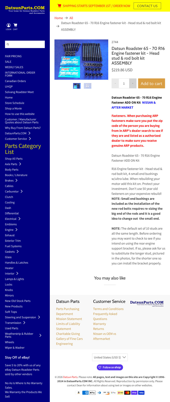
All (71, 18)
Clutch (9, 197)
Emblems (11, 224)
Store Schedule (14, 103)
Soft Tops (11, 312)
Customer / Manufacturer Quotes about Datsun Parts (21, 121)
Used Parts (11, 328)
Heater (9, 268)
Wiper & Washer (14, 347)
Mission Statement (69, 319)
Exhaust (10, 235)
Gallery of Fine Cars (69, 339)
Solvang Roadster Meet (19, 92)
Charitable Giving (68, 334)
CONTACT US (147, 6)
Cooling (10, 202)
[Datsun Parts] (25, 10)
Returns (98, 329)
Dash (8, 208)
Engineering (64, 343)
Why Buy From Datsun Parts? (23, 128)
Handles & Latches (16, 262)
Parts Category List (23, 149)
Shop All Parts (13, 158)
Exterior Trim (13, 241)
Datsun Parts (70, 377)
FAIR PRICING (13, 56)
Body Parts (11, 169)
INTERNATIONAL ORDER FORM (20, 74)
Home (9, 97)
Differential (12, 213)
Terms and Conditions (108, 309)
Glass (8, 257)
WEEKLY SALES (14, 67)
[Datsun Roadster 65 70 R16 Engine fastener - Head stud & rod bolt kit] (81, 59)
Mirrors (9, 295)
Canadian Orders (15, 81)
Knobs (9, 290)
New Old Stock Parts (17, 301)
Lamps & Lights (14, 279)
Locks (8, 284)
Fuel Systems (13, 246)
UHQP (9, 86)
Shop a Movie (13, 108)
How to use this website (20, 114)
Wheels (9, 342)
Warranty (99, 324)
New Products (13, 306)
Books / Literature (16, 175)
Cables (9, 186)
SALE (8, 61)
